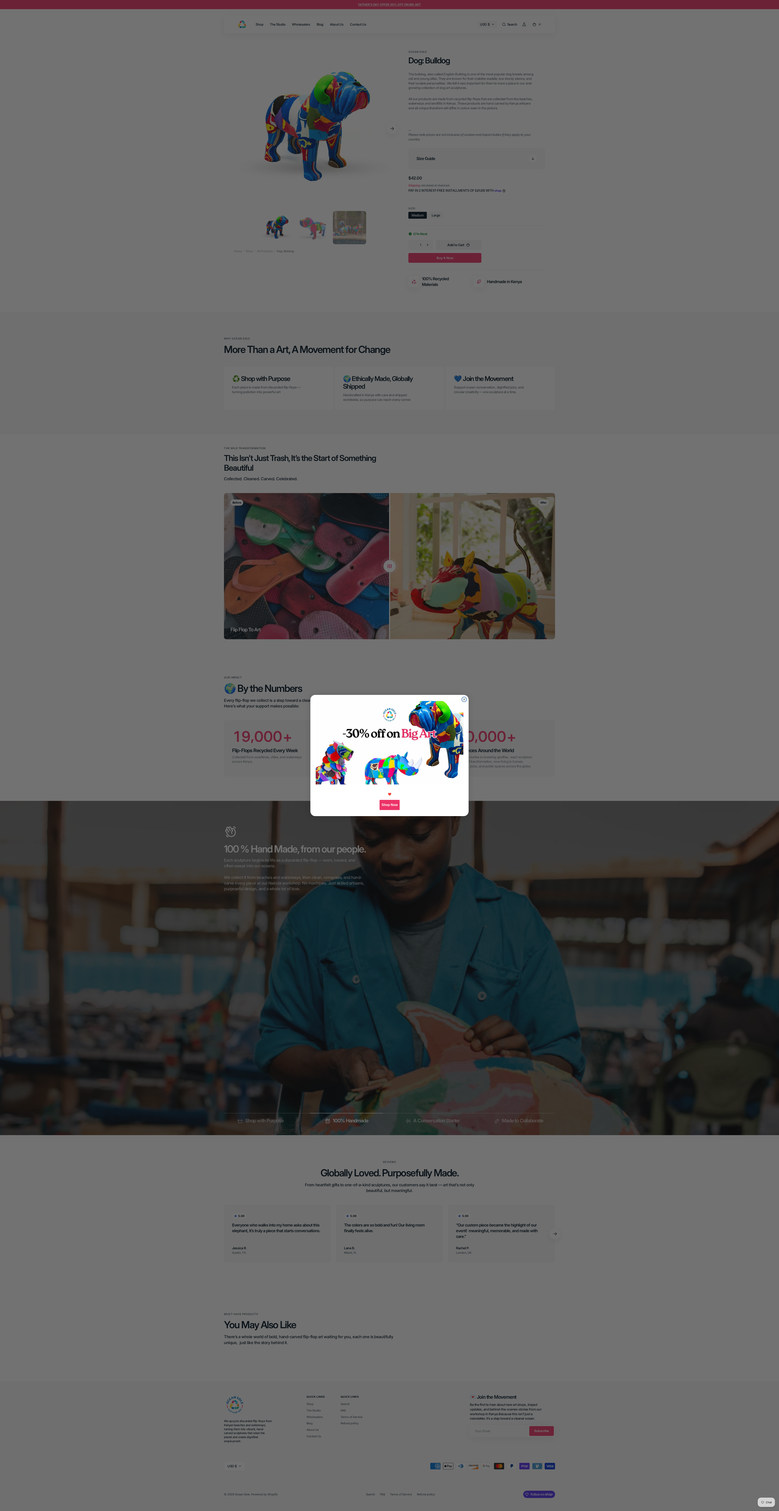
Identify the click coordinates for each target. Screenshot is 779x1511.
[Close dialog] (464, 699)
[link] (389, 742)
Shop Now (390, 805)
